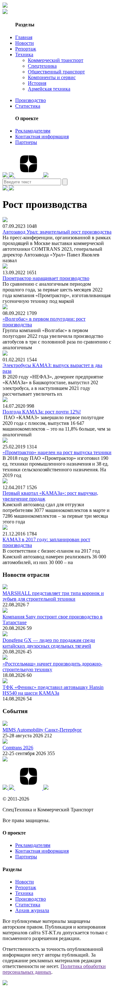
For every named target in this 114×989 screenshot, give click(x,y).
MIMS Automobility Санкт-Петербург (42, 730)
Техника (24, 54)
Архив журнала (32, 910)
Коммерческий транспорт (55, 60)
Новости (24, 43)
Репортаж (25, 48)
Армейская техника (49, 89)
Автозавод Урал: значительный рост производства (57, 232)
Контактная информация (42, 136)
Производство (30, 100)
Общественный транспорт (56, 71)
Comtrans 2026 (18, 747)
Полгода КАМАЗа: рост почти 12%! (42, 411)
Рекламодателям (32, 130)
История (37, 83)
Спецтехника (42, 66)
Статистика (27, 106)
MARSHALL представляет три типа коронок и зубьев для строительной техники (53, 596)
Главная (23, 37)
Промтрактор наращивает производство (46, 278)
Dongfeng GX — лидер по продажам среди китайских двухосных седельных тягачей (49, 643)
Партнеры (26, 142)
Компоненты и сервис (52, 77)
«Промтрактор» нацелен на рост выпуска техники (57, 452)
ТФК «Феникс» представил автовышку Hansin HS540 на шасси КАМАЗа (53, 690)
